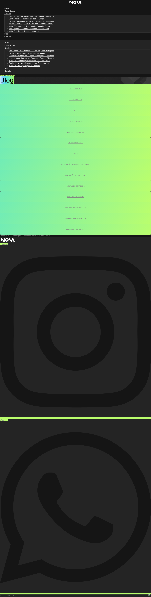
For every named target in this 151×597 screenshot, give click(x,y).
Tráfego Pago (75, 89)
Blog (6, 68)
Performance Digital (75, 229)
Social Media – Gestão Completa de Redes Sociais (29, 29)
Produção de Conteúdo (75, 175)
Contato (7, 36)
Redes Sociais (75, 121)
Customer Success (75, 132)
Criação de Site (75, 100)
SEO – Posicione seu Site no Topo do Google (27, 19)
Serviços (7, 14)
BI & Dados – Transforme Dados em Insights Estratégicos (31, 16)
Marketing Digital (75, 143)
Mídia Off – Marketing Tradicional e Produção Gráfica (29, 26)
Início (7, 43)
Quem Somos (10, 45)
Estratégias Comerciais (75, 208)
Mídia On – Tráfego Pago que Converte (24, 31)
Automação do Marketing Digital (75, 164)
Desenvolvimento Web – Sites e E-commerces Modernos (31, 21)
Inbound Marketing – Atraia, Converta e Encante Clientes (31, 24)
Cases (75, 154)
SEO (75, 110)
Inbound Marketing (75, 197)
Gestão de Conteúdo (75, 186)
